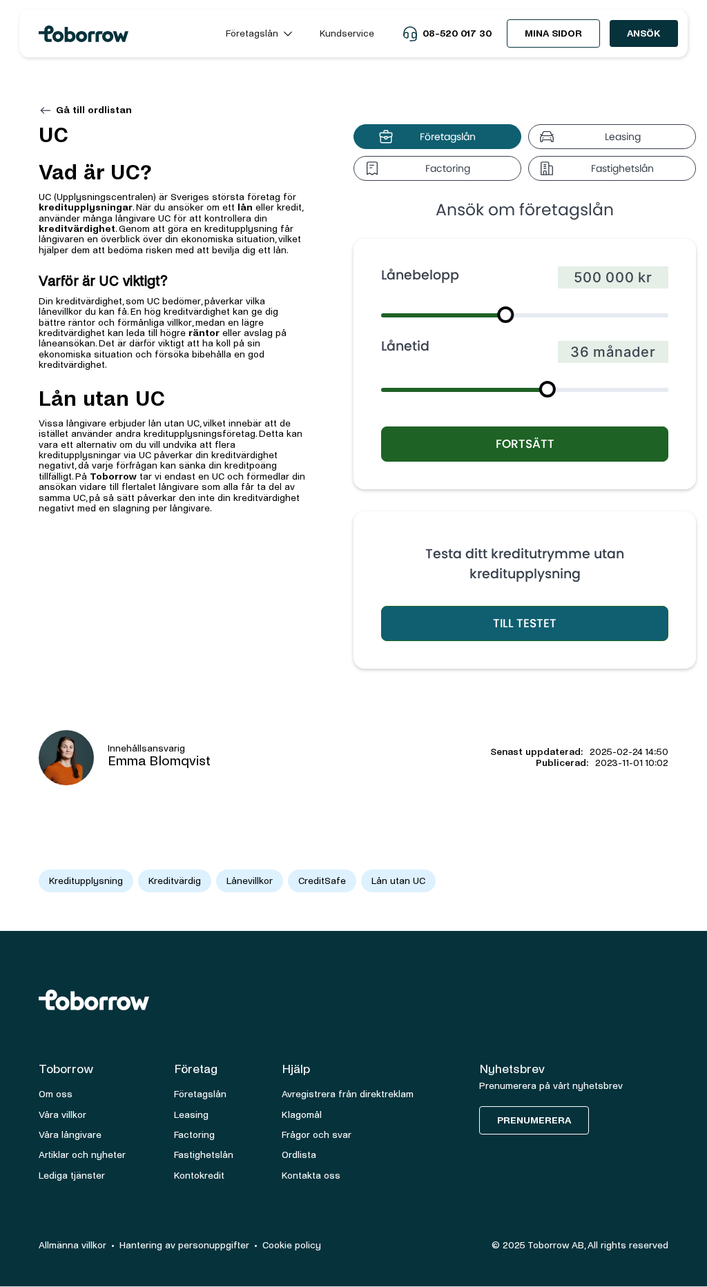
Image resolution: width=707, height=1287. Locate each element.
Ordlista (299, 1155)
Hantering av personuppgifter (184, 1245)
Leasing (191, 1115)
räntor (204, 333)
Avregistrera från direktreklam (348, 1094)
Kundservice (347, 33)
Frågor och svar (316, 1135)
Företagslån (200, 1094)
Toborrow (113, 476)
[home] (120, 34)
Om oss (55, 1094)
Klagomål (302, 1115)
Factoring (194, 1135)
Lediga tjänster (72, 1175)
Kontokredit (199, 1175)
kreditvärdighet (77, 229)
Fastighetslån (203, 1155)
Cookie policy (291, 1245)
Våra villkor (62, 1115)
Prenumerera (534, 1120)
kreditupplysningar (86, 207)
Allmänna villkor (72, 1245)
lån (245, 207)
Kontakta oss (311, 1175)
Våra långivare (70, 1135)
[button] (259, 33)
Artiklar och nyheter (82, 1155)
